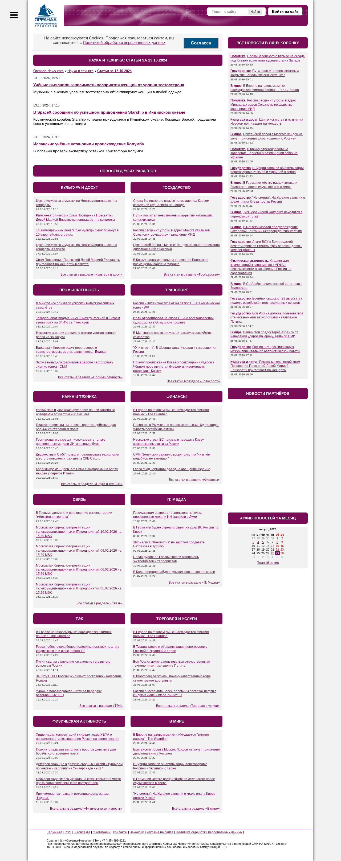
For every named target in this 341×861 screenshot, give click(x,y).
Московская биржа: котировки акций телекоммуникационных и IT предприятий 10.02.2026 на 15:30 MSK (78, 532)
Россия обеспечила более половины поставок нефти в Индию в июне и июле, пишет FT (77, 649)
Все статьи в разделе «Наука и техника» (92, 484)
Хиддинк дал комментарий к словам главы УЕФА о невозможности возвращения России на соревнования (77, 737)
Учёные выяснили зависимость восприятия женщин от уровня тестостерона (108, 85)
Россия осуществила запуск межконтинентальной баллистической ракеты (265, 349)
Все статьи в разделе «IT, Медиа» (194, 582)
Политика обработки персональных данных (209, 832)
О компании (102, 832)
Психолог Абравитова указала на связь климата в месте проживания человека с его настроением (78, 781)
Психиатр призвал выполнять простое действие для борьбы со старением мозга (76, 427)
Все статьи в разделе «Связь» (99, 603)
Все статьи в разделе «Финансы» (194, 480)
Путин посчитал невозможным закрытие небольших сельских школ (264, 73)
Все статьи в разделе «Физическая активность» (86, 808)
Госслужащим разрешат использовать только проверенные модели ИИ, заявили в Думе (70, 442)
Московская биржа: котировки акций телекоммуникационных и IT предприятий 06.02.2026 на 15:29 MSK (78, 570)
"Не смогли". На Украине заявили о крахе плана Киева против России (267, 200)
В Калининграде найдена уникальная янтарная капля (174, 572)
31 (272, 538)
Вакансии (137, 832)
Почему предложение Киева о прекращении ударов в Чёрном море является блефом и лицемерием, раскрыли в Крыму (173, 366)
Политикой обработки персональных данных (124, 42)
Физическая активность (249, 261)
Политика (238, 56)
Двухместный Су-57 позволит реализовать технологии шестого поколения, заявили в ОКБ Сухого (77, 457)
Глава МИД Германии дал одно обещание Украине (171, 469)
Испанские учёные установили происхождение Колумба (88, 144)
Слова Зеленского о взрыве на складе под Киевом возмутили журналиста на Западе (171, 203)
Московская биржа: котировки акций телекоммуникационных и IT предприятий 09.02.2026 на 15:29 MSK (78, 550)
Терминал (54, 832)
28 (272, 553)
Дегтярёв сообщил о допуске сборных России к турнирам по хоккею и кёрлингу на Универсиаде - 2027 (79, 766)
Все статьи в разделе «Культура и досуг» (91, 274)
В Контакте (82, 832)
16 (282, 545)
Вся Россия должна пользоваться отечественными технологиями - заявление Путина (171, 664)
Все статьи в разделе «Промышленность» (90, 377)
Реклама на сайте (160, 832)
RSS (67, 832)
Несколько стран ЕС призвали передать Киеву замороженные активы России (168, 442)
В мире (236, 86)
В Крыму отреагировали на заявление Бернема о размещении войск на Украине (170, 262)
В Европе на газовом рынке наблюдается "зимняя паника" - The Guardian (264, 88)
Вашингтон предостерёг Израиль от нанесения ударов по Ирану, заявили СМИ (264, 334)
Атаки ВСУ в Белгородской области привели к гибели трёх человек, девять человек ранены (266, 246)
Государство (240, 71)
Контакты (120, 832)
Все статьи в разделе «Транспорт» (193, 381)
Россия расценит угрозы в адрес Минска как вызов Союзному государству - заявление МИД (171, 232)
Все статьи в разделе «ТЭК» (101, 706)
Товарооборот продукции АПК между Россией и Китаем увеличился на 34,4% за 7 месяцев (78, 320)
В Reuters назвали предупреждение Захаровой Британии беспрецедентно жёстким (266, 229)
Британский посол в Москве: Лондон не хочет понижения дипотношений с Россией (266, 136)
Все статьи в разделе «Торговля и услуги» (188, 706)
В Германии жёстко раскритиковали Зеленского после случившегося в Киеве (263, 185)
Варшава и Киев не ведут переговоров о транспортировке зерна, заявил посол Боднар (71, 350)
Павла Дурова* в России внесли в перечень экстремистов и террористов (166, 559)
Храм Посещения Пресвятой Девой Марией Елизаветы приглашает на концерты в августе (78, 262)
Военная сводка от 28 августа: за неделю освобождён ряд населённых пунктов (266, 301)
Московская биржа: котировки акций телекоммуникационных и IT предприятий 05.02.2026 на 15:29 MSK (78, 588)
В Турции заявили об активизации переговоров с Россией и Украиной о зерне (170, 649)
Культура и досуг (244, 119)
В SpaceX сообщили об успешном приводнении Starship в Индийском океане (109, 112)
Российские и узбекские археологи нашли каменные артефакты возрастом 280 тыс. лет (75, 412)
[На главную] (45, 15)
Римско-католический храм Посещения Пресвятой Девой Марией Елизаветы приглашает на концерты (75, 218)
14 (272, 545)
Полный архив (268, 563)
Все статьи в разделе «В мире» (196, 808)
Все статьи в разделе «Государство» (192, 274)
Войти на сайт (285, 11)
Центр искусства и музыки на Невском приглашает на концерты (266, 122)
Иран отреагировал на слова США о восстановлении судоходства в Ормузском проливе (173, 320)
